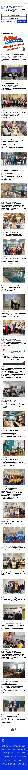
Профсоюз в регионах (9, 21)
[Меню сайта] (25, 3)
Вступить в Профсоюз (14, 15)
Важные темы (21, 21)
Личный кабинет (14, 18)
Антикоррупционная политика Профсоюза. (12, 760)
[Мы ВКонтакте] (3, 740)
